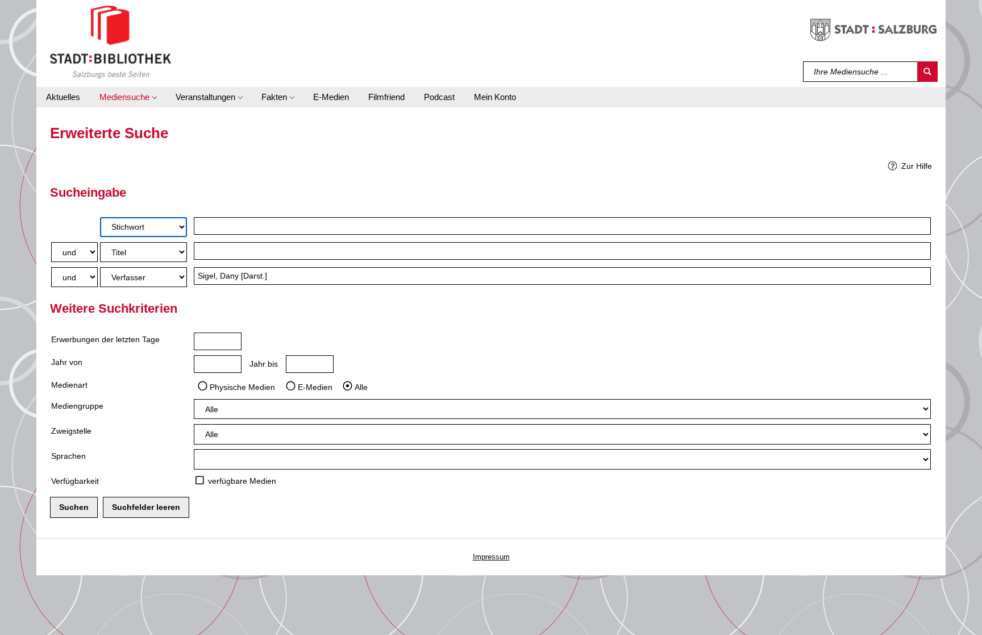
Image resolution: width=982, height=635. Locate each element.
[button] (127, 97)
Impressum (491, 557)
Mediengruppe (77, 405)
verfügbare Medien (242, 480)
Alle (361, 386)
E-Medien (315, 386)
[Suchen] (927, 71)
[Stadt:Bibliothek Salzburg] (110, 41)
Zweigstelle (71, 430)
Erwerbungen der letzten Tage (105, 339)
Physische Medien (242, 386)
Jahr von (66, 362)
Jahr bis (263, 363)
